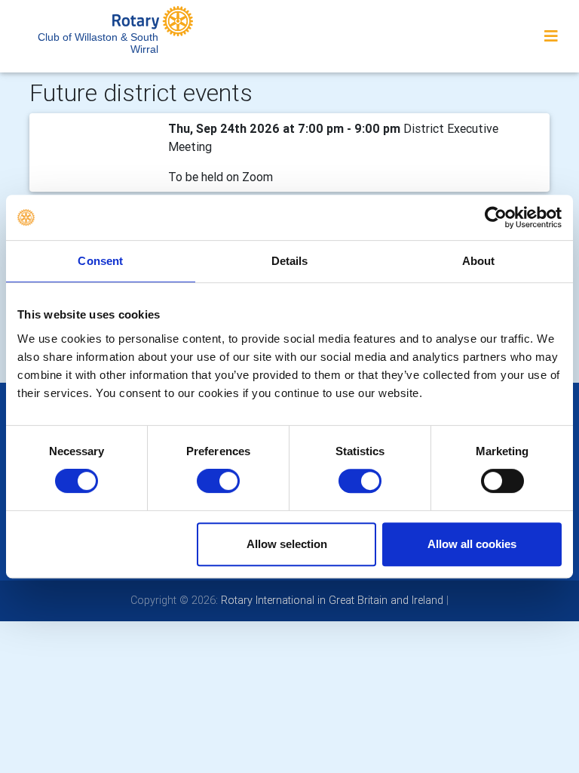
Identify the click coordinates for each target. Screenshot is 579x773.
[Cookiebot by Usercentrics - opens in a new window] (496, 217)
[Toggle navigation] (551, 36)
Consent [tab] (100, 260)
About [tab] (478, 260)
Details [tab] (289, 260)
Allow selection (287, 543)
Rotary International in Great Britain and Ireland (330, 600)
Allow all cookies (471, 543)
